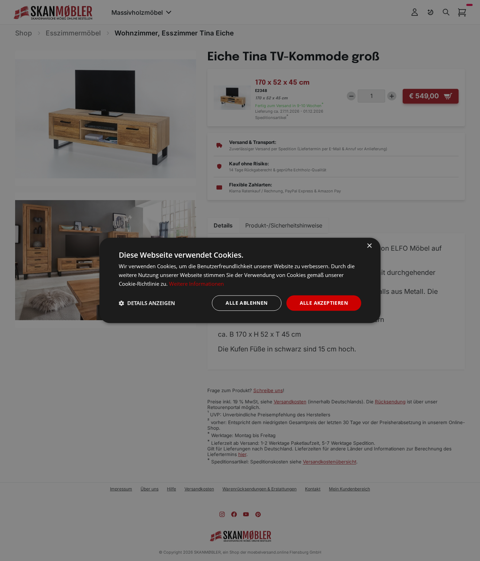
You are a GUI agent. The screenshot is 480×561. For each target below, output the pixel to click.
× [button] (369, 246)
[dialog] (240, 280)
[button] (147, 303)
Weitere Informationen (196, 283)
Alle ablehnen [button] (246, 302)
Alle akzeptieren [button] (324, 302)
